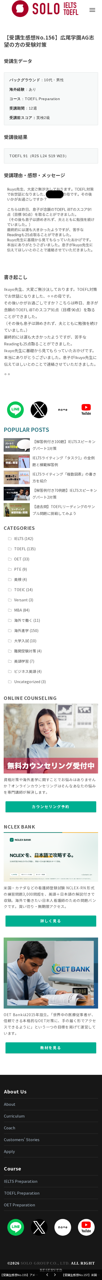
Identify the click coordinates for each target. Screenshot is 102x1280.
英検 (17, 579)
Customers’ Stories (21, 1139)
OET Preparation (19, 1204)
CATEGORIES (19, 527)
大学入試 (21, 640)
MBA (18, 610)
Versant (21, 599)
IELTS (19, 538)
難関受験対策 (25, 650)
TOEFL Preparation (21, 1193)
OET (18, 559)
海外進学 (21, 630)
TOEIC (19, 589)
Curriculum (14, 1116)
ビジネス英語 (25, 671)
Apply (9, 1151)
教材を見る (50, 1047)
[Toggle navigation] (92, 10)
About (9, 1104)
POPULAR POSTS (26, 429)
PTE (17, 569)
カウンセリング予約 (51, 806)
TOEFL (20, 548)
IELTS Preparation (20, 1181)
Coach (9, 1127)
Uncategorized (27, 681)
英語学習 (21, 661)
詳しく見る (50, 920)
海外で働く (23, 620)
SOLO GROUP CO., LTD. (45, 1263)
